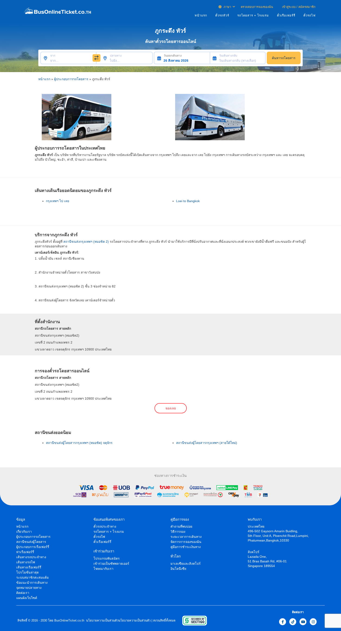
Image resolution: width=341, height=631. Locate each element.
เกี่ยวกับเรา (24, 531)
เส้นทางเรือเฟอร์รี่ (28, 567)
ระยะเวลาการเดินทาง (186, 537)
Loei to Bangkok (188, 201)
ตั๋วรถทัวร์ (222, 15)
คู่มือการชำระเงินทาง (185, 547)
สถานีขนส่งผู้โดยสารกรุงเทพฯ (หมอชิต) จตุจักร (79, 443)
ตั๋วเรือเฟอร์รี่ (286, 15)
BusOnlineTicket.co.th (69, 620)
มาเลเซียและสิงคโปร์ (185, 563)
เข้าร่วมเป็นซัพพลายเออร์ (111, 563)
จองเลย (170, 408)
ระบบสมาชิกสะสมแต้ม (32, 577)
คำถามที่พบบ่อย (181, 526)
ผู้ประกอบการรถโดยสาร (71, 79)
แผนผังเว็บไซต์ (26, 598)
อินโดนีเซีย (178, 568)
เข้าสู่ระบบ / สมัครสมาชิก (298, 7)
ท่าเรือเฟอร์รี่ (25, 552)
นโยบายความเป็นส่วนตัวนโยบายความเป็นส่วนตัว (118, 620)
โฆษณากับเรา (103, 568)
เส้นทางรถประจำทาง (31, 557)
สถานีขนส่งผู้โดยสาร (31, 542)
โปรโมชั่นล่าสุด (27, 572)
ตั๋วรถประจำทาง (104, 526)
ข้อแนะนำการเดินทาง (32, 582)
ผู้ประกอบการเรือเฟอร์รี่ (32, 547)
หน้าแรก (201, 15)
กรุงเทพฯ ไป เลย (57, 201)
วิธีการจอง (177, 531)
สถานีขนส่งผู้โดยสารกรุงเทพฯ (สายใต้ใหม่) (206, 443)
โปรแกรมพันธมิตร (106, 558)
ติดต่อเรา (22, 593)
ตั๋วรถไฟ (309, 15)
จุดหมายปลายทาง (29, 588)
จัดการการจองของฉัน (185, 542)
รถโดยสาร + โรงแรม (253, 15)
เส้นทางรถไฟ (25, 562)
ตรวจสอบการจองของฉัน (257, 7)
